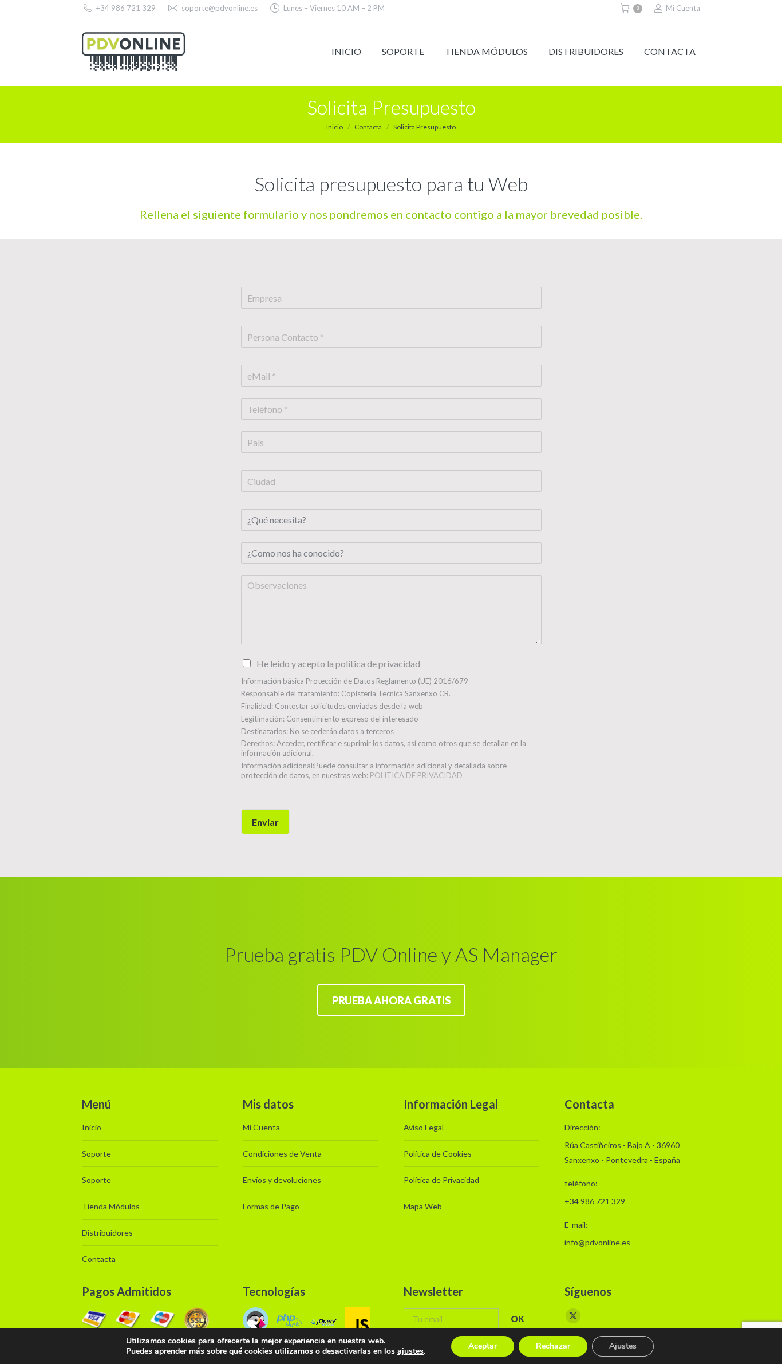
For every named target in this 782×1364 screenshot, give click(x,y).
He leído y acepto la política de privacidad (338, 663)
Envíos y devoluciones (282, 1180)
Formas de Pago (271, 1206)
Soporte (96, 1153)
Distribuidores (107, 1232)
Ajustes (623, 1346)
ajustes (410, 1351)
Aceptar (482, 1346)
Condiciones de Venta (282, 1153)
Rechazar (553, 1346)
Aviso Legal (424, 1127)
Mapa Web (423, 1206)
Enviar (265, 822)
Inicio (91, 1127)
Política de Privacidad (441, 1180)
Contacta (99, 1259)
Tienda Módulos (111, 1206)
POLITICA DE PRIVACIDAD (416, 775)
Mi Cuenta (683, 8)
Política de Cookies (438, 1153)
